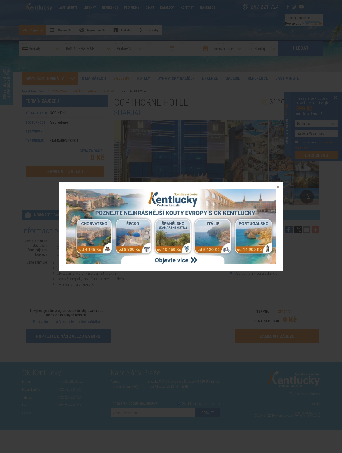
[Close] (277, 187)
